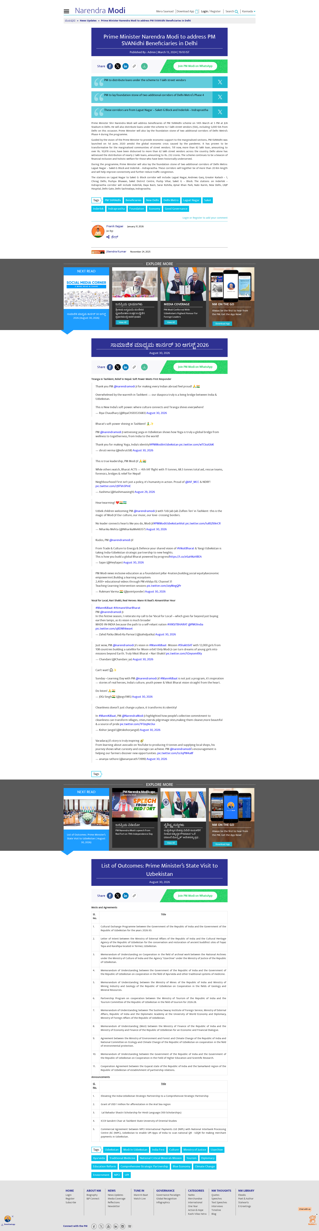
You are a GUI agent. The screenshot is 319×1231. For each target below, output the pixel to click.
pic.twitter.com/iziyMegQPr (164, 585)
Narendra (100, 10)
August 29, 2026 (145, 492)
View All (122, 322)
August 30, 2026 (156, 413)
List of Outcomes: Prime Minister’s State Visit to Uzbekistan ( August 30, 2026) (86, 838)
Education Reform (104, 1166)
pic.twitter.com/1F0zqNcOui (137, 724)
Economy (154, 208)
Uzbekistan (112, 1149)
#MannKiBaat (104, 607)
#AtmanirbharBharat (126, 607)
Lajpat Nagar (191, 200)
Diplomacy (207, 1158)
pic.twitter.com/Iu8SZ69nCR (203, 523)
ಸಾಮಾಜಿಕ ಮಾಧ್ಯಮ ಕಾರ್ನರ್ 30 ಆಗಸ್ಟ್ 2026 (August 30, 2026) (86, 316)
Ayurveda (99, 1158)
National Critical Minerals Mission (161, 1158)
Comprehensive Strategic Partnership (144, 1166)
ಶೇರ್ (113, 237)
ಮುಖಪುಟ (70, 20)
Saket (207, 200)
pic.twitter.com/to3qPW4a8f (175, 753)
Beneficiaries (133, 200)
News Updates (88, 20)
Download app (9, 1224)
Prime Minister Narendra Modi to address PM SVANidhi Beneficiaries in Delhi (159, 40)
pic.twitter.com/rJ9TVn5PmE (113, 486)
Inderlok (98, 208)
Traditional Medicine (122, 1158)
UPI (127, 1175)
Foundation (136, 208)
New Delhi (152, 200)
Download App (222, 324)
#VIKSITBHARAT (177, 624)
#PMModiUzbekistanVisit (169, 523)
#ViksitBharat (185, 548)
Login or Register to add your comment (205, 218)
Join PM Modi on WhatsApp (195, 66)
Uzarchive (217, 1149)
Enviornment (101, 1175)
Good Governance (176, 208)
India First (158, 1149)
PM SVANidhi (113, 200)
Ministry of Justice (194, 1149)
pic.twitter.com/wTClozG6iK (196, 444)
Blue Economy (181, 1166)
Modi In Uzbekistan (135, 1149)
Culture (174, 1149)
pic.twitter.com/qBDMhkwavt (114, 628)
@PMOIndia (195, 624)
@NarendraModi (132, 715)
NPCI (117, 1175)
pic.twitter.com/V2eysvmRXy (184, 653)
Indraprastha (116, 208)
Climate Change (205, 1166)
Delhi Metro (171, 200)
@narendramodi (124, 386)
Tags (96, 200)
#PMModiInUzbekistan (164, 444)
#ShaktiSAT (185, 645)
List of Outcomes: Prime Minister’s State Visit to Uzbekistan (159, 870)
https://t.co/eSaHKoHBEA (185, 556)
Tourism (191, 1158)
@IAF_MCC (192, 482)
